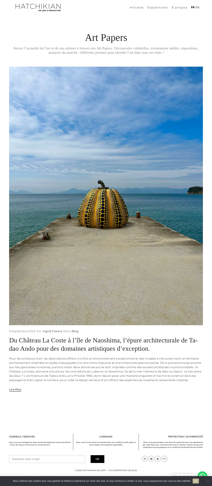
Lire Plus (15, 389)
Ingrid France (52, 331)
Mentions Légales (126, 470)
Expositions (157, 7)
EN (197, 7)
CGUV (111, 470)
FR (193, 7)
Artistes (137, 7)
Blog (75, 331)
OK (195, 481)
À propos (179, 7)
